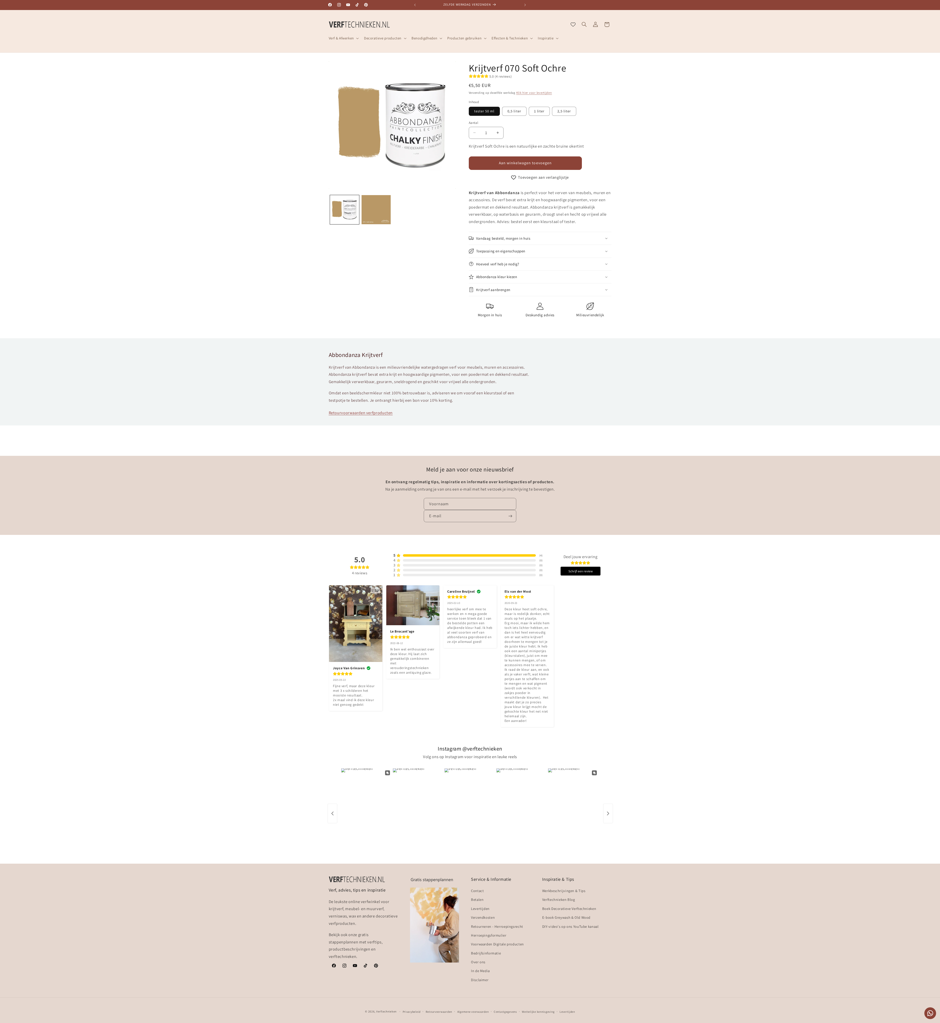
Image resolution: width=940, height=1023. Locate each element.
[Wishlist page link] (573, 24)
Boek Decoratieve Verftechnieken (569, 908)
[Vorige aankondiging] (415, 5)
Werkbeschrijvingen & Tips (564, 890)
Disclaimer (479, 979)
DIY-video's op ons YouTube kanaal (570, 926)
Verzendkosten (483, 917)
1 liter (539, 111)
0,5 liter (514, 111)
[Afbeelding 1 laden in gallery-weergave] (344, 209)
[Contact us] (930, 1013)
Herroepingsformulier (488, 935)
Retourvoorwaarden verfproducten (361, 412)
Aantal (473, 122)
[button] (343, 38)
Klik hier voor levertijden (534, 93)
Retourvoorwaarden (439, 1011)
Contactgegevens (505, 1011)
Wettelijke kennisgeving (538, 1011)
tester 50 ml (484, 111)
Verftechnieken (386, 1011)
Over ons (478, 962)
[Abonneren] (510, 516)
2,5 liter (564, 111)
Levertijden (480, 908)
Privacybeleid (412, 1011)
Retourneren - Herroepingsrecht (497, 926)
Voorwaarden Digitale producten (497, 944)
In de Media (480, 971)
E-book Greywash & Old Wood (566, 917)
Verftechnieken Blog (558, 899)
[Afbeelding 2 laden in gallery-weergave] (376, 209)
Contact (477, 890)
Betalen (477, 899)
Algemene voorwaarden (473, 1011)
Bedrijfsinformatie (486, 953)
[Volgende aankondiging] (525, 5)
